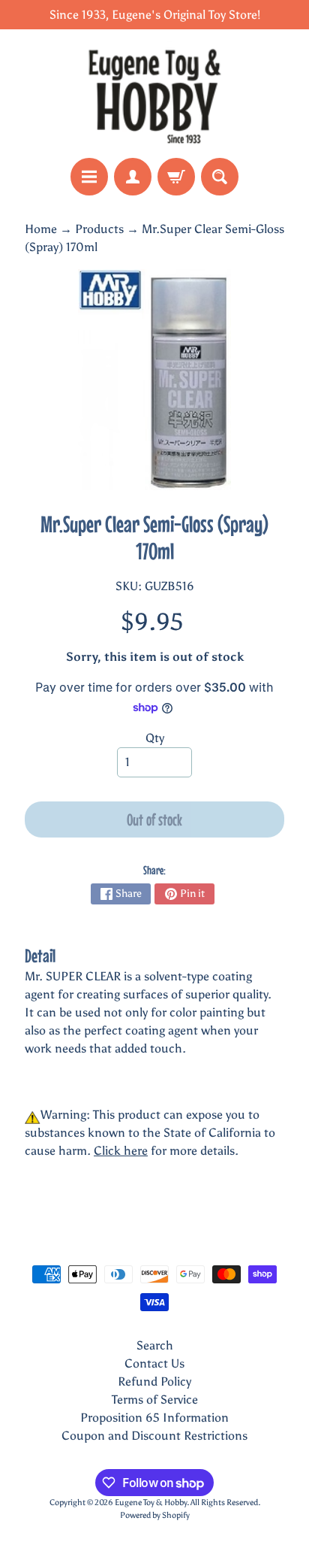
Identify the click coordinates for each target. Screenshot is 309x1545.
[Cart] (176, 176)
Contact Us (154, 1363)
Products (99, 229)
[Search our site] (219, 176)
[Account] (133, 176)
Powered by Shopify (155, 1515)
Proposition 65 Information (154, 1417)
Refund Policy (154, 1381)
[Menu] (89, 176)
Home (41, 229)
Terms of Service (155, 1399)
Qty (155, 738)
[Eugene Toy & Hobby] (154, 93)
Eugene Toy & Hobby (151, 1502)
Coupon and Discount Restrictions (155, 1435)
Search (154, 1345)
